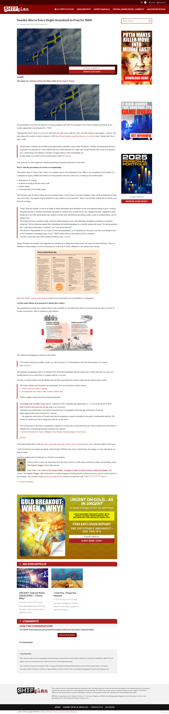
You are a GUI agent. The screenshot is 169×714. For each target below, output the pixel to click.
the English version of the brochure (34, 299)
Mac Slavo (24, 603)
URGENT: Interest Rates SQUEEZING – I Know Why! (32, 596)
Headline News (43, 24)
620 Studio (49, 712)
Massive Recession (156, 9)
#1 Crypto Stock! (65, 9)
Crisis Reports (84, 9)
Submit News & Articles (75, 708)
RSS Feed (109, 708)
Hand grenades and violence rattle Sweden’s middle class (42, 392)
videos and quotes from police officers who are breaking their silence (68, 445)
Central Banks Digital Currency (128, 9)
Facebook (49, 477)
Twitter (59, 477)
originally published (36, 81)
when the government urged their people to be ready (74, 137)
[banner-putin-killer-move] (136, 84)
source (68, 156)
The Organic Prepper (67, 81)
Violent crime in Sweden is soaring (34, 389)
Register (162, 2)
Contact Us (97, 708)
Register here (67, 635)
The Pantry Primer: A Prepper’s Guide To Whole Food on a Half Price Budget (78, 471)
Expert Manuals (102, 9)
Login (152, 2)
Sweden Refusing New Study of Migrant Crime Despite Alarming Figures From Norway (54, 432)
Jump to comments (26, 482)
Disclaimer (74, 712)
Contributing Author (24, 24)
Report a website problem (62, 712)
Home (57, 708)
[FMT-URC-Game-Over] (136, 139)
